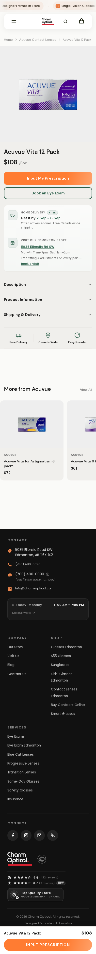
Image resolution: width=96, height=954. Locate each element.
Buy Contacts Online (68, 705)
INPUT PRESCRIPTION (48, 944)
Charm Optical (39, 916)
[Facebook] (12, 835)
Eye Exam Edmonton (24, 745)
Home (8, 39)
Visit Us (13, 656)
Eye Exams (16, 736)
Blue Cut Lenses (20, 754)
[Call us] (52, 835)
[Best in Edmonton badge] (41, 859)
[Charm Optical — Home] (19, 859)
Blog (11, 665)
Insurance (15, 799)
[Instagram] (26, 835)
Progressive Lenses (23, 763)
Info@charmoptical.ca (33, 588)
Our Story (15, 647)
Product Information (23, 299)
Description (15, 284)
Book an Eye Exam (48, 193)
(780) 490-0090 (27, 564)
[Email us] (39, 835)
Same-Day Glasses (23, 781)
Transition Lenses (21, 772)
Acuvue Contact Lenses (37, 39)
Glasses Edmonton (66, 647)
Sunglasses (60, 665)
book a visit (30, 264)
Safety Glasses (20, 790)
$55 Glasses (61, 656)
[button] (65, 21)
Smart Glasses (63, 713)
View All (86, 390)
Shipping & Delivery (22, 314)
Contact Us (16, 674)
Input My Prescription (48, 178)
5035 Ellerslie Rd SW (37, 247)
